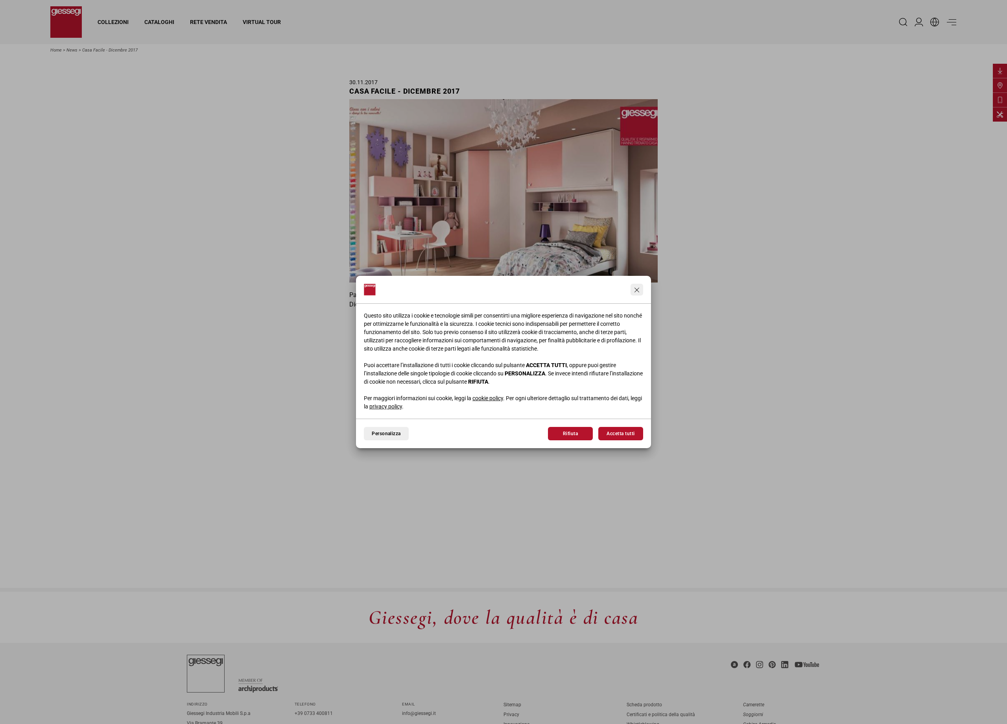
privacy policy (385, 406)
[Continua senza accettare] (637, 290)
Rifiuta (570, 433)
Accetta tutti (620, 433)
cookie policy (487, 398)
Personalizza (386, 433)
